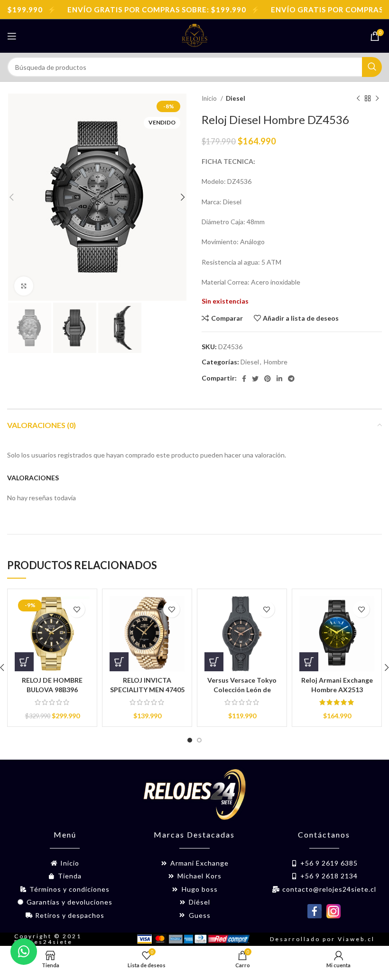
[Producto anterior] (358, 99)
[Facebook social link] (244, 378)
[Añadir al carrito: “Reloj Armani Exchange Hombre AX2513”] (308, 661)
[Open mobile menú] (11, 36)
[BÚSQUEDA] (372, 67)
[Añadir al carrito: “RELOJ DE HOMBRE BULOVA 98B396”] (24, 661)
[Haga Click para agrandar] (23, 285)
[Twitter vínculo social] (255, 378)
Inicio (210, 98)
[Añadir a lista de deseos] (76, 609)
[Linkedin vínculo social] (279, 378)
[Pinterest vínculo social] (267, 378)
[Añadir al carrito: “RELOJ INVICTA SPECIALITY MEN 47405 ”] (119, 661)
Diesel (235, 98)
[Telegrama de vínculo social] (291, 378)
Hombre (275, 362)
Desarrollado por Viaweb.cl (322, 939)
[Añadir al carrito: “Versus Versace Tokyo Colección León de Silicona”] (213, 661)
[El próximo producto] (377, 99)
